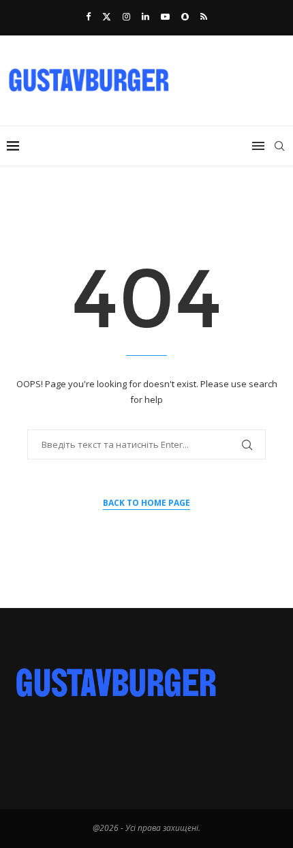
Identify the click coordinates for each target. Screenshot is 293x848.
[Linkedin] (145, 16)
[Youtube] (165, 16)
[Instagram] (126, 16)
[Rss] (203, 16)
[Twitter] (106, 16)
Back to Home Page (146, 503)
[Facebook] (88, 16)
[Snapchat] (185, 16)
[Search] (279, 146)
